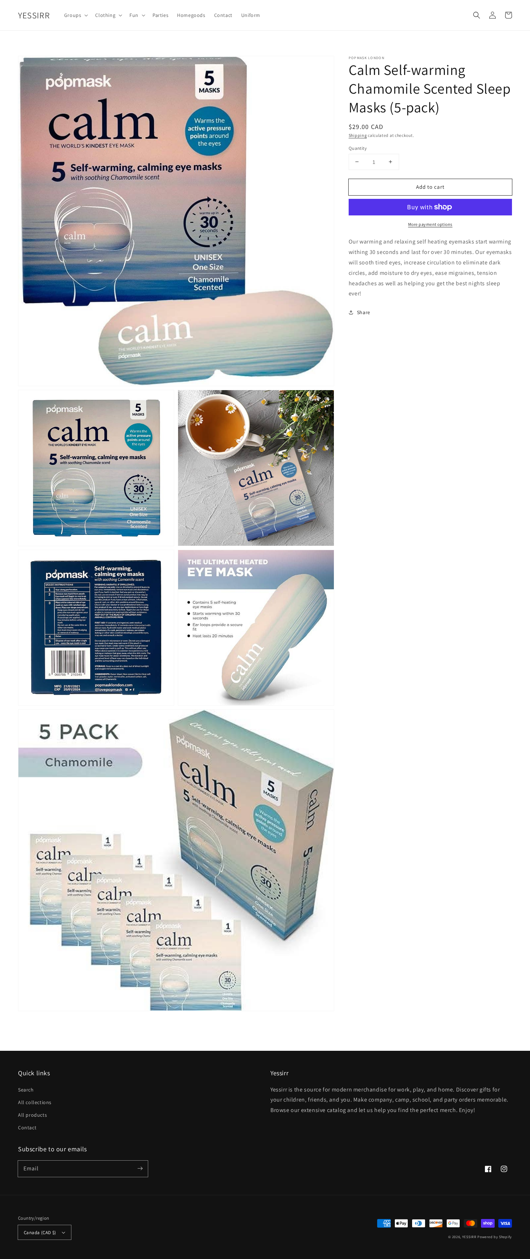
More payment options (430, 224)
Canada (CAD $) (40, 1232)
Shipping (358, 135)
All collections (35, 1102)
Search (26, 1089)
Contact (27, 1127)
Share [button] (363, 312)
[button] (477, 15)
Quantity (358, 148)
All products (32, 1115)
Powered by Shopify (494, 1237)
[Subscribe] (140, 1169)
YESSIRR (469, 1237)
